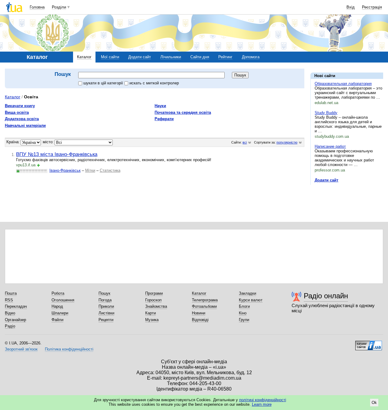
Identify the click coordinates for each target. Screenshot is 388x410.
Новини (198, 313)
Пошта (11, 293)
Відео (10, 313)
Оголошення (63, 300)
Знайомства (156, 306)
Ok (374, 402)
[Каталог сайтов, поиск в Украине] (368, 343)
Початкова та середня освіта (183, 112)
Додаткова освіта (22, 119)
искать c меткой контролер (154, 83)
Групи (244, 319)
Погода (105, 300)
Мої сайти (110, 57)
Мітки (90, 170)
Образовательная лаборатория (343, 83)
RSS (9, 300)
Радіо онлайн (326, 296)
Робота (58, 293)
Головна (37, 7)
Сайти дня (199, 57)
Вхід (350, 7)
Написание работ (330, 146)
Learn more (262, 404)
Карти (150, 313)
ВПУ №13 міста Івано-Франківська (56, 154)
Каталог (84, 57)
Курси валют (251, 300)
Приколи (106, 306)
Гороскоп (153, 300)
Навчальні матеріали (25, 125)
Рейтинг (225, 57)
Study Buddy (326, 112)
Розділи (59, 7)
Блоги (244, 306)
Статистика (110, 170)
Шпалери (60, 313)
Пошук (104, 293)
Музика (152, 319)
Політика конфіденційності (69, 349)
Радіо (10, 326)
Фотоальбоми (204, 306)
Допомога (250, 57)
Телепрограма (205, 300)
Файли (57, 319)
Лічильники (170, 57)
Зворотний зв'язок (21, 349)
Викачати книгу (20, 105)
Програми (154, 293)
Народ (57, 306)
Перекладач (16, 306)
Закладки (247, 293)
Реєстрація (372, 7)
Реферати (164, 119)
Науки (160, 105)
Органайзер (15, 319)
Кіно (242, 313)
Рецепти (106, 319)
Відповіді (200, 319)
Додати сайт (139, 57)
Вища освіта (17, 112)
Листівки (106, 313)
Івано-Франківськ (65, 170)
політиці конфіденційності (262, 400)
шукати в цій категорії (103, 83)
